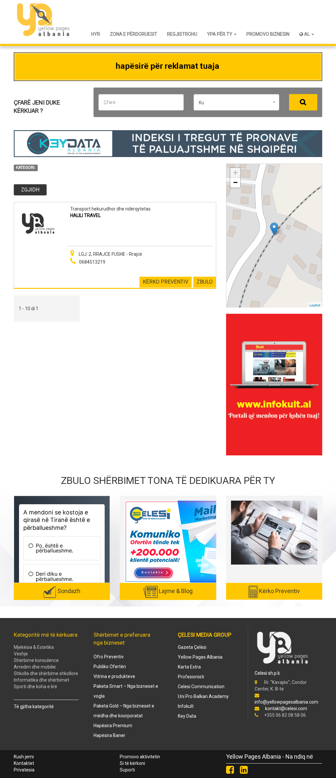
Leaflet (314, 305)
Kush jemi (24, 756)
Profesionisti (191, 676)
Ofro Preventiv (109, 656)
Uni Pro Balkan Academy (203, 696)
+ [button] (235, 173)
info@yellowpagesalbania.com (286, 702)
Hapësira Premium (113, 725)
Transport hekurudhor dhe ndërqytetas (110, 208)
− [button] (235, 182)
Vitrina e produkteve (114, 676)
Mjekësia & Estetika (34, 647)
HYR (95, 34)
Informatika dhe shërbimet (41, 680)
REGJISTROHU (182, 34)
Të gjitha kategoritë (34, 706)
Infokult (186, 706)
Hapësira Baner (109, 735)
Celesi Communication (201, 686)
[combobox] (236, 102)
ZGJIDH (30, 190)
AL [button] (307, 34)
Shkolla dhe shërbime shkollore (46, 673)
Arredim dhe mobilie (35, 666)
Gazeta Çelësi (192, 647)
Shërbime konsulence (36, 660)
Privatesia (24, 769)
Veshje (21, 653)
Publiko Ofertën (110, 666)
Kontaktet (24, 763)
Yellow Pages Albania (200, 657)
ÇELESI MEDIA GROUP (204, 634)
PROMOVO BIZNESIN (267, 34)
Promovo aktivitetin (140, 756)
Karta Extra (189, 666)
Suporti (127, 769)
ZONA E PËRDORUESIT (133, 34)
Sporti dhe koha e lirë (35, 686)
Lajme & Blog (176, 591)
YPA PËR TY (220, 34)
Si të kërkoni (132, 763)
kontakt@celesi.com (286, 708)
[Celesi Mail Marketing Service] (182, 541)
